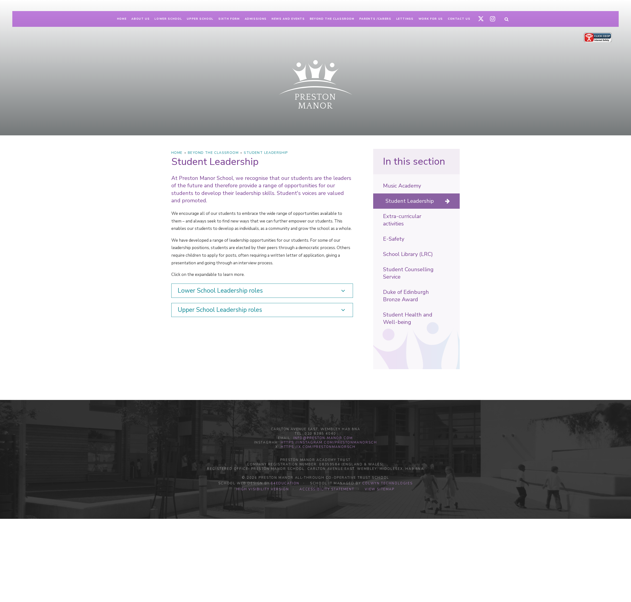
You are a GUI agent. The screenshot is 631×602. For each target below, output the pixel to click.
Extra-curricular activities (402, 220)
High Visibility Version (262, 489)
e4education (285, 483)
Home (177, 152)
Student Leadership (266, 152)
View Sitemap (379, 489)
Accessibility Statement (326, 489)
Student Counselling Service (408, 273)
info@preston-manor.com (323, 438)
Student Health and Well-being (407, 318)
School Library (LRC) (408, 254)
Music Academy (402, 186)
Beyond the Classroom (213, 152)
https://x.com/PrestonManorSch (318, 447)
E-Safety (393, 239)
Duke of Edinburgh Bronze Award (406, 295)
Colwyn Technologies (387, 483)
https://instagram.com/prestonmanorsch (329, 442)
